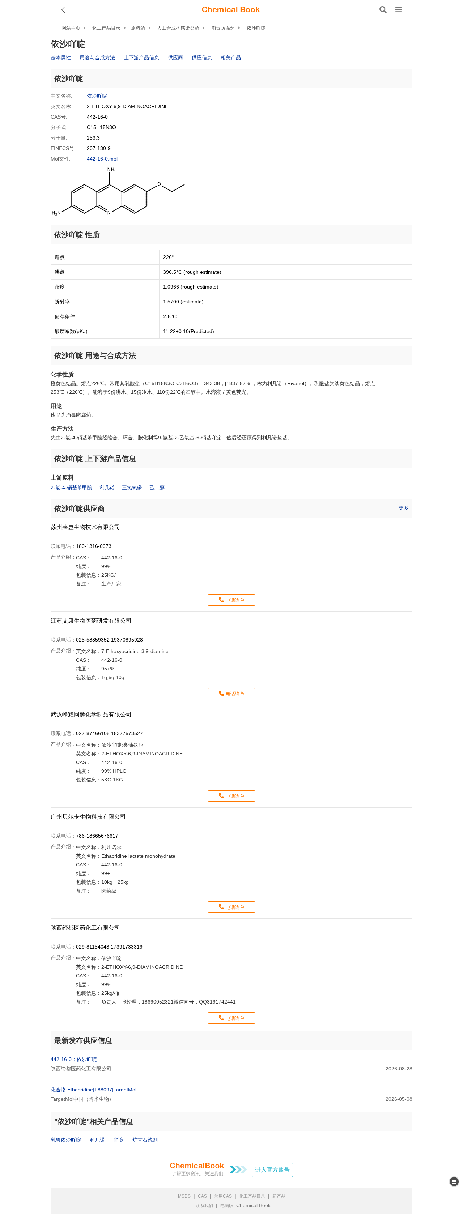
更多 (404, 508)
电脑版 (226, 1205)
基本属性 (61, 57)
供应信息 (202, 57)
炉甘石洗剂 (145, 1139)
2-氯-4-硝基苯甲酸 (71, 487)
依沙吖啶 (256, 28)
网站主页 (70, 28)
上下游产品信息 (141, 57)
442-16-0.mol (102, 159)
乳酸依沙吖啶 (66, 1139)
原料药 (138, 28)
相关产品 (231, 57)
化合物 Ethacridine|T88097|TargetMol (93, 1089)
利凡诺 (107, 487)
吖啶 (119, 1139)
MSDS (184, 1196)
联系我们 (204, 1205)
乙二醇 (157, 487)
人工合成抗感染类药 (178, 28)
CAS (202, 1196)
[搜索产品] (383, 10)
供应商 (175, 57)
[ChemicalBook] (231, 9)
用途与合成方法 (97, 57)
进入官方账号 (272, 1170)
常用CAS (223, 1196)
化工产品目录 (106, 28)
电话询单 (235, 600)
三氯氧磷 (132, 487)
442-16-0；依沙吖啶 (74, 1059)
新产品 (278, 1196)
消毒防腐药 (223, 28)
